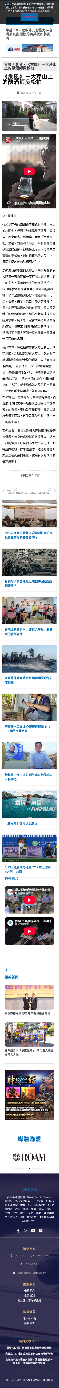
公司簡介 (29, 1290)
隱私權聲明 (29, 1318)
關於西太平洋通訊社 (29, 1300)
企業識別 (29, 1295)
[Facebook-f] (18, 1231)
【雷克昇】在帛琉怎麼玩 (21, 823)
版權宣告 (29, 1323)
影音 (19, 64)
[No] (55, 12)
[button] (5, 1157)
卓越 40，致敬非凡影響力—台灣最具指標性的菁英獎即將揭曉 (29, 34)
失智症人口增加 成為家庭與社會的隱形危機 (29, 1353)
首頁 (8, 64)
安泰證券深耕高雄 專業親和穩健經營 (27, 1013)
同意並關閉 (29, 17)
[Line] (41, 1231)
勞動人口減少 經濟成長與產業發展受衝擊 (29, 1347)
